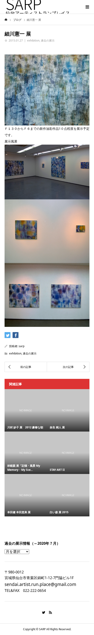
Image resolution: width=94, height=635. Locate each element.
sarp (21, 346)
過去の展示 (48, 40)
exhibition (33, 40)
